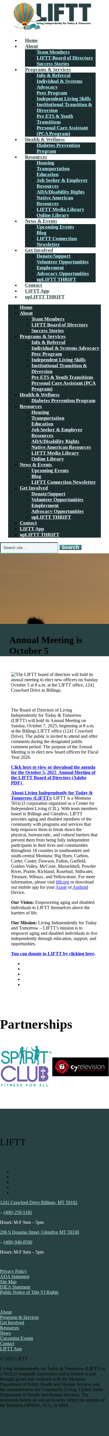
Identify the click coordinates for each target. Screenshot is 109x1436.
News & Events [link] (41, 221)
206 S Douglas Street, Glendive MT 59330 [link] (39, 1232)
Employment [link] (50, 267)
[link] (51, 30)
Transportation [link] (53, 168)
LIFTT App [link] (37, 291)
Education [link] (47, 174)
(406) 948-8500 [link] (17, 1242)
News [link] (5, 1333)
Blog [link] (42, 232)
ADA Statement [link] (14, 1276)
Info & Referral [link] (54, 75)
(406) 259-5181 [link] (17, 1212)
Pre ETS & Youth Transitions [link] (55, 119)
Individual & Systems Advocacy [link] (65, 348)
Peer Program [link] (52, 93)
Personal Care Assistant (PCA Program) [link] (62, 130)
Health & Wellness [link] (45, 139)
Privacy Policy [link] (13, 1271)
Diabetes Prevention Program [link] (63, 400)
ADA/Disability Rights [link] (61, 192)
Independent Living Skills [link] (64, 98)
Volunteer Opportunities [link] (63, 262)
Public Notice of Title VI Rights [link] (29, 1292)
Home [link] (31, 40)
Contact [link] (33, 285)
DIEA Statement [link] (15, 1286)
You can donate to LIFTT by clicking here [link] (52, 953)
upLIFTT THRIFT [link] (56, 279)
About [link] (31, 46)
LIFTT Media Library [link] (60, 209)
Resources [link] (36, 157)
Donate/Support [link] (54, 256)
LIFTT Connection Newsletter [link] (57, 241)
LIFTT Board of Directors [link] (65, 58)
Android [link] (80, 887)
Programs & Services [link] (48, 69)
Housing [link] (45, 163)
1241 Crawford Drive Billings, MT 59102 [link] (38, 1202)
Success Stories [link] (53, 63)
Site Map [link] (8, 1281)
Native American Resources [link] (55, 200)
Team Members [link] (53, 52)
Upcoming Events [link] (55, 227)
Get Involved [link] (39, 250)
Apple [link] (61, 887)
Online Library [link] (53, 215)
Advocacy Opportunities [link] (63, 273)
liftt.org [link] (62, 881)
